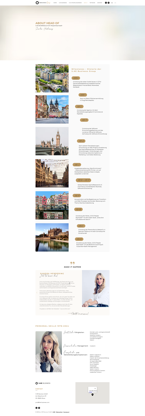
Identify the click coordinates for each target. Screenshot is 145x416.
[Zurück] (36, 293)
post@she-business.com (42, 402)
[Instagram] (109, 3)
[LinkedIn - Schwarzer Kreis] (106, 3)
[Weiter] (108, 293)
